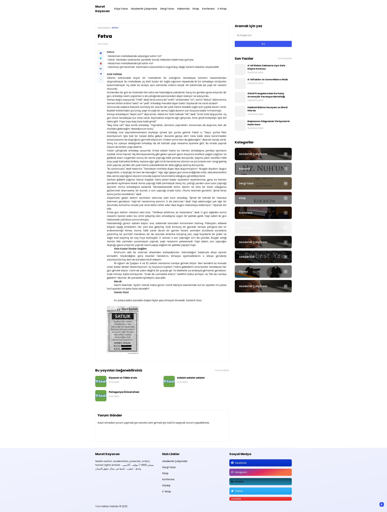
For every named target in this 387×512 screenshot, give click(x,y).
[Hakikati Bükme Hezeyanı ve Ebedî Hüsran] (240, 111)
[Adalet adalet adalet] (169, 381)
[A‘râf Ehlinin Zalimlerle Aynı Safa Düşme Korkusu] (240, 69)
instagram (241, 472)
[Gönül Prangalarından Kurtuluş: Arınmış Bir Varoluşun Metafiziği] (240, 97)
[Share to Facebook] (101, 53)
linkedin (239, 481)
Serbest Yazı (247, 257)
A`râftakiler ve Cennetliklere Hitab (267, 79)
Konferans (208, 8)
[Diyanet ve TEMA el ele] (100, 381)
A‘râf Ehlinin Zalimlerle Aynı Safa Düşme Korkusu (266, 67)
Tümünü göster (222, 370)
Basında (244, 169)
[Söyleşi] (263, 271)
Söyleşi (243, 271)
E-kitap (222, 8)
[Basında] (263, 168)
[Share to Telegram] (101, 74)
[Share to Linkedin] (101, 69)
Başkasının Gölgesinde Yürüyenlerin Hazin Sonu (268, 123)
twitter (239, 491)
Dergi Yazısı (167, 8)
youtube (236, 498)
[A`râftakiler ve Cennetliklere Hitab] (240, 83)
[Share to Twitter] (101, 58)
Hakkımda (183, 8)
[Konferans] (263, 213)
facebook (241, 463)
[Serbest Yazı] (263, 257)
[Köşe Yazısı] (263, 227)
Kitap (196, 8)
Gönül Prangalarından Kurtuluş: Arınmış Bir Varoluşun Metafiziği (266, 95)
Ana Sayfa (104, 28)
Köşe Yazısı (121, 8)
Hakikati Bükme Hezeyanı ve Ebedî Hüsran (267, 109)
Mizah (115, 27)
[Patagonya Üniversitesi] (100, 395)
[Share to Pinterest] (101, 64)
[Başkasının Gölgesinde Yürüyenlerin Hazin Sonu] (240, 125)
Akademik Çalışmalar (144, 8)
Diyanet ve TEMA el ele (123, 377)
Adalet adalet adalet (191, 377)
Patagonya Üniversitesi (124, 392)
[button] (101, 79)
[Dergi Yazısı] (263, 183)
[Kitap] (263, 198)
